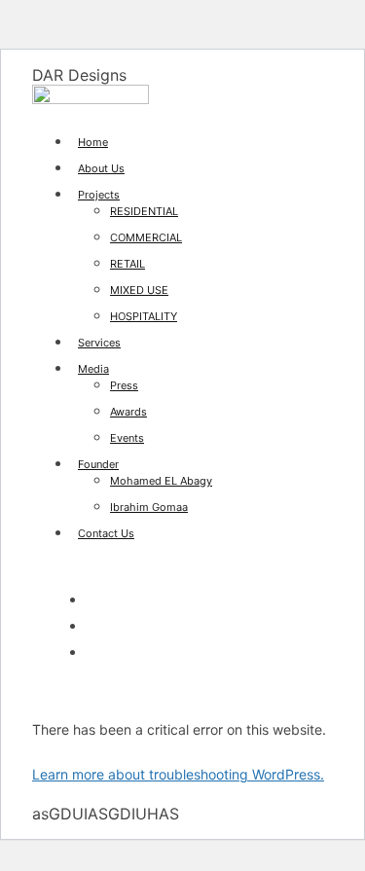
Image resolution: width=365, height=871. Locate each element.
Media (93, 369)
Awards (128, 411)
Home (93, 142)
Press (124, 385)
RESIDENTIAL (144, 211)
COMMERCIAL (146, 237)
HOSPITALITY (143, 316)
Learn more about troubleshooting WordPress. (178, 774)
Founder (98, 464)
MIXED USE (139, 290)
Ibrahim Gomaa (149, 507)
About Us (101, 168)
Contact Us (106, 533)
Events (127, 438)
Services (99, 342)
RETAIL (127, 264)
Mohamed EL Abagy (161, 481)
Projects (99, 194)
